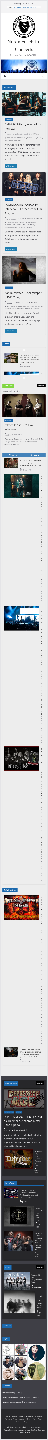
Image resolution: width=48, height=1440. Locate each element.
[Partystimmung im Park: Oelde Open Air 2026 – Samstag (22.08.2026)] (21, 618)
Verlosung (8, 1419)
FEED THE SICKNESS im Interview (18, 427)
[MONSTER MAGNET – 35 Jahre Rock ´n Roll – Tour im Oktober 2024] (18, 1245)
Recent (36, 455)
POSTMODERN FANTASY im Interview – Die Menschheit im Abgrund (23, 209)
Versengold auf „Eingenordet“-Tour (36, 1278)
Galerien (28, 1419)
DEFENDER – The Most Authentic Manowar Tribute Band (38, 1158)
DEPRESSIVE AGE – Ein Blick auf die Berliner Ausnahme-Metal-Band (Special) (23, 1121)
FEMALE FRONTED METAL (28, 223)
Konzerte (14, 1416)
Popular (14, 455)
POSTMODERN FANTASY (12, 227)
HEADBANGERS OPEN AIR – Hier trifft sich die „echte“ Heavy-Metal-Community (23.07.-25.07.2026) (30, 358)
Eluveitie (39, 138)
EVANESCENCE (15, 223)
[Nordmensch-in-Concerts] (5, 76)
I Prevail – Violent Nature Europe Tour (39, 1301)
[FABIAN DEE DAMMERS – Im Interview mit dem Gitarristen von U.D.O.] (21, 486)
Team (34, 1419)
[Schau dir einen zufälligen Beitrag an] (43, 76)
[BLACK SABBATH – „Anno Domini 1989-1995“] (19, 1218)
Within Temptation (26, 227)
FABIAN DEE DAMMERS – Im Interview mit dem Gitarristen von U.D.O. (41, 526)
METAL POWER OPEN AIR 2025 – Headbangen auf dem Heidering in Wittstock (41, 956)
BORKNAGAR (22, 138)
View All (41, 385)
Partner (40, 1419)
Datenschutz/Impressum (24, 1422)
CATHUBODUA (31, 138)
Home (8, 1416)
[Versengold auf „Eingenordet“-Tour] (17, 1281)
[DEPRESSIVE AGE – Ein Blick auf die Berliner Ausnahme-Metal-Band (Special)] (24, 1098)
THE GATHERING (10, 309)
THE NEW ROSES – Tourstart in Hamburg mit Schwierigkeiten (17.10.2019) (30, 463)
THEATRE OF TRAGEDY (32, 309)
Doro (8, 223)
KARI (7, 306)
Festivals (22, 1416)
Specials (18, 1112)
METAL (24, 225)
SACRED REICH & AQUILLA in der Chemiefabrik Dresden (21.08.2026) (41, 800)
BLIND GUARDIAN (12, 138)
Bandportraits (9, 1112)
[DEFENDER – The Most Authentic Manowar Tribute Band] (18, 1162)
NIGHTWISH (17, 140)
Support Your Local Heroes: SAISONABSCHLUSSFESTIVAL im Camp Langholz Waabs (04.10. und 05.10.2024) (30, 1053)
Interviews (9, 200)
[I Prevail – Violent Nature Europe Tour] (19, 1304)
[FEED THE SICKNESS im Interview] (23, 405)
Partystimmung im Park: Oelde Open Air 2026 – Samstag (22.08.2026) (41, 661)
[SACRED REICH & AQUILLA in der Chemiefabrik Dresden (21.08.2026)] (21, 758)
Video (15, 1419)
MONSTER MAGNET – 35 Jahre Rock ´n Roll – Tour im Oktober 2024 (38, 1241)
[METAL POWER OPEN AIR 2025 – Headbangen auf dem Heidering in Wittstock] (21, 970)
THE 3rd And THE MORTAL (34, 306)
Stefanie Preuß (18, 434)
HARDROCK (8, 225)
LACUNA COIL (9, 140)
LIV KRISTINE (14, 306)
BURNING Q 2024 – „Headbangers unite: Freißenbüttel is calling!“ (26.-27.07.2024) (29, 1193)
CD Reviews (9, 119)
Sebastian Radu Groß (23, 134)
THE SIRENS (20, 309)
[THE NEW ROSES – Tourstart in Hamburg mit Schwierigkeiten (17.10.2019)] (11, 463)
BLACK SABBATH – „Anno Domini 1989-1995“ (39, 1214)
